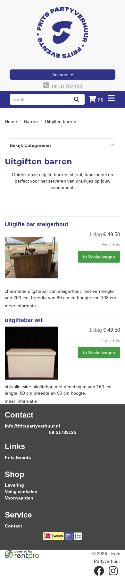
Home (11, 121)
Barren (31, 121)
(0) (101, 99)
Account (61, 74)
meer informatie (21, 305)
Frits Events (18, 457)
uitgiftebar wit (24, 320)
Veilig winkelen (21, 491)
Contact (13, 525)
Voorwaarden (19, 497)
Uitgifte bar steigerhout (36, 224)
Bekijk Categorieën (30, 145)
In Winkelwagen (99, 256)
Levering (14, 485)
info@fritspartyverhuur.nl (32, 425)
